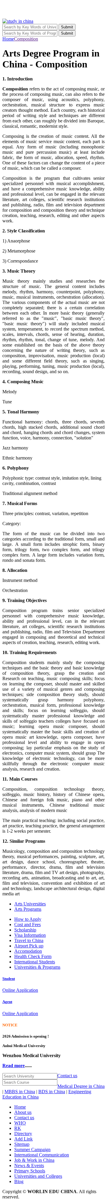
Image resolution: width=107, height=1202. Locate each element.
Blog (18, 1181)
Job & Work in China (34, 1160)
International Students (34, 961)
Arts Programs (27, 909)
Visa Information (30, 935)
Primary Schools (29, 1170)
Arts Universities (30, 903)
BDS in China (51, 1091)
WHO (20, 1122)
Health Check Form (32, 956)
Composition (26, 38)
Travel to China (28, 940)
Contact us (67, 1075)
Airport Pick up (28, 945)
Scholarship (25, 929)
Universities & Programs (37, 967)
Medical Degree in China (81, 1086)
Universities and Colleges (38, 1176)
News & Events (29, 1165)
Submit (67, 27)
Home (8, 38)
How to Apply (27, 919)
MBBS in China (19, 1091)
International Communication (41, 1154)
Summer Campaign (32, 1149)
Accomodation (28, 951)
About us (23, 1112)
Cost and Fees (27, 924)
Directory (23, 1133)
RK (17, 1128)
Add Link (23, 1138)
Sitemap (21, 1144)
